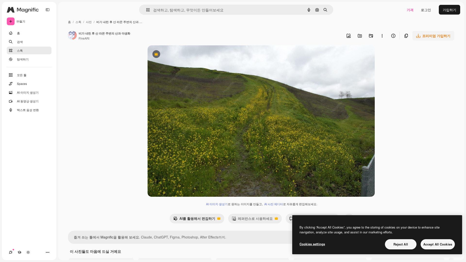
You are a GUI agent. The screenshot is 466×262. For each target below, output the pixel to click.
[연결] (11, 252)
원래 (175, 54)
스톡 (78, 22)
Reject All (400, 244)
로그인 (426, 9)
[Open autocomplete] (146, 10)
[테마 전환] (28, 252)
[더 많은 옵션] (382, 36)
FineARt (84, 38)
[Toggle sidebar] (47, 10)
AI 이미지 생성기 (217, 204)
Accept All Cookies (437, 244)
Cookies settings (312, 244)
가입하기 (449, 9)
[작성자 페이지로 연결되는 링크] (72, 36)
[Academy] (19, 252)
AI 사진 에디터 (273, 204)
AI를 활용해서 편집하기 (194, 219)
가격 (410, 9)
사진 (89, 22)
